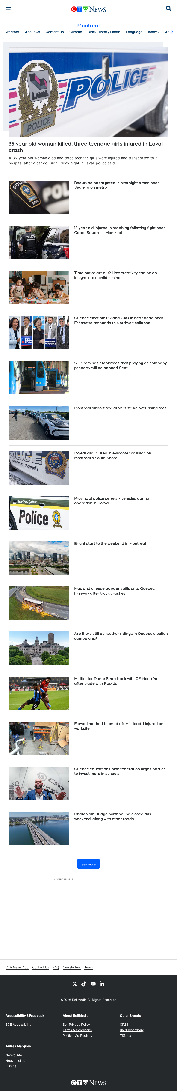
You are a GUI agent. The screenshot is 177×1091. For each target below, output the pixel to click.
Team (88, 967)
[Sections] (8, 9)
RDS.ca (11, 1066)
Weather (12, 32)
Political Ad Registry (78, 1035)
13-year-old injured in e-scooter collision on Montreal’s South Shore (112, 455)
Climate (75, 32)
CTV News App (17, 967)
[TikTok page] (84, 983)
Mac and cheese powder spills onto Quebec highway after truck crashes (114, 591)
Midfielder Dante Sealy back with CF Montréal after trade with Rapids (116, 681)
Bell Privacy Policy (76, 1024)
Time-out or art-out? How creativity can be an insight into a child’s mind (115, 275)
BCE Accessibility (18, 1024)
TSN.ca (125, 1035)
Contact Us (55, 32)
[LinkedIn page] (102, 983)
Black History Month (104, 32)
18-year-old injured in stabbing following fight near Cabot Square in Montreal (119, 230)
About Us (32, 32)
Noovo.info (14, 1055)
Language (134, 32)
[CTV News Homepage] (88, 9)
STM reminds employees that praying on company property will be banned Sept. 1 (120, 365)
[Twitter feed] (74, 983)
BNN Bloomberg (132, 1030)
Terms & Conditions (77, 1030)
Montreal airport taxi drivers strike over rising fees (120, 408)
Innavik (153, 32)
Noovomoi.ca (15, 1060)
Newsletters (72, 967)
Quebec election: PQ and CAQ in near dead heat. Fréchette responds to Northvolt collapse (119, 320)
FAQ (56, 967)
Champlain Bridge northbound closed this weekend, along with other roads (112, 816)
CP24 (124, 1024)
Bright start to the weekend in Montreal (110, 543)
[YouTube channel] (93, 983)
